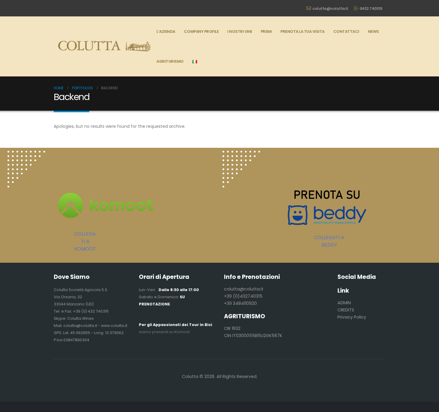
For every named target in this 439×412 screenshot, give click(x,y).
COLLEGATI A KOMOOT (85, 241)
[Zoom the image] (26, 154)
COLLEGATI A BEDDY (329, 241)
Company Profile (201, 31)
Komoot (182, 331)
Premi (266, 31)
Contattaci (346, 31)
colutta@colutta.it (330, 8)
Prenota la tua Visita (302, 31)
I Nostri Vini (239, 31)
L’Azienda (165, 31)
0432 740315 (371, 8)
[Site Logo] (103, 46)
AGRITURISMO (170, 61)
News (373, 31)
